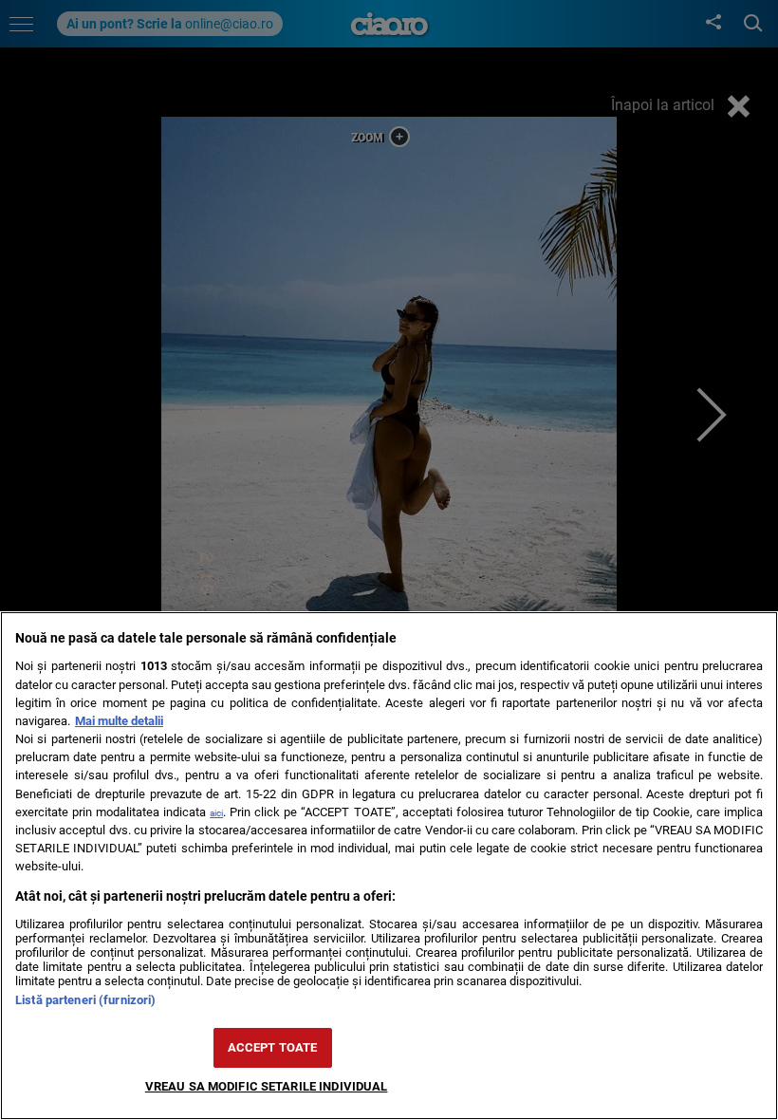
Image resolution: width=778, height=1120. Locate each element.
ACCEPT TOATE (273, 1047)
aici (216, 813)
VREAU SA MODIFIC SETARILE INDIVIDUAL (266, 1086)
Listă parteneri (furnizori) (85, 1000)
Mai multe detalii (119, 721)
